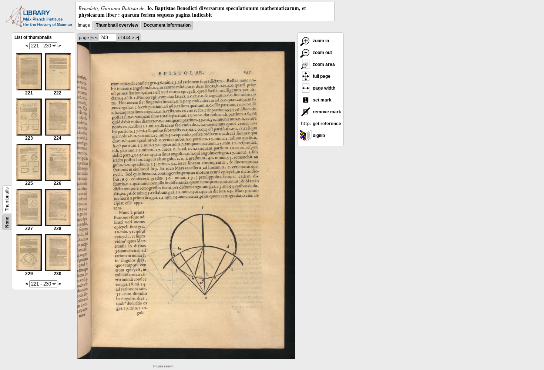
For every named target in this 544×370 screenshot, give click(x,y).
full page (321, 76)
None (7, 222)
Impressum (163, 366)
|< (92, 37)
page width (323, 88)
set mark (322, 100)
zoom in (320, 40)
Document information (167, 25)
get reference (326, 123)
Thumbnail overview (117, 25)
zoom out (322, 52)
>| (137, 37)
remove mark (326, 111)
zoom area (323, 64)
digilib (318, 135)
